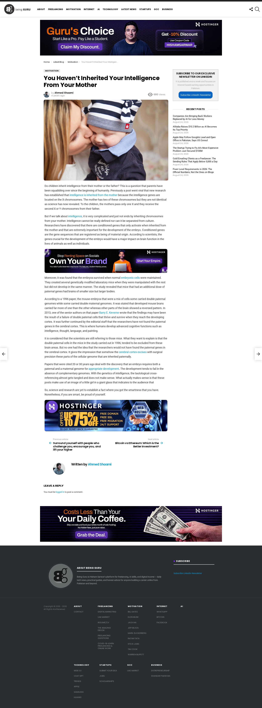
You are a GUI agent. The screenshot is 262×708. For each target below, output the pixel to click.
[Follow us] (251, 9)
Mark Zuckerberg (137, 633)
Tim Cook (133, 649)
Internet (89, 9)
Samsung (79, 692)
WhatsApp (162, 611)
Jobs (102, 675)
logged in (60, 492)
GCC (156, 9)
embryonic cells (130, 277)
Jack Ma (132, 622)
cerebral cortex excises (133, 352)
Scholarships (106, 681)
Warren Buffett (136, 654)
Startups (145, 9)
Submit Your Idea (108, 670)
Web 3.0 (77, 670)
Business (167, 9)
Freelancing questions (104, 636)
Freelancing (55, 9)
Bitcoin (160, 617)
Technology (110, 9)
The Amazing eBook (104, 629)
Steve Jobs (133, 643)
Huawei (77, 697)
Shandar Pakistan (160, 675)
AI (98, 9)
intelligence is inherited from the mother (94, 195)
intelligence (75, 216)
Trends (77, 681)
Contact (78, 611)
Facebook (162, 622)
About (41, 9)
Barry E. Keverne (109, 312)
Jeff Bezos (133, 627)
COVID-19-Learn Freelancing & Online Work (106, 646)
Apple (76, 686)
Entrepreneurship (160, 670)
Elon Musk (133, 617)
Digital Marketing (107, 611)
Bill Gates (133, 611)
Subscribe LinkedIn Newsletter (195, 95)
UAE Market (104, 617)
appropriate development (104, 368)
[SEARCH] (257, 9)
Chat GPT (78, 675)
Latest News (128, 9)
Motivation (73, 9)
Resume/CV (103, 622)
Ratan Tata (133, 638)
